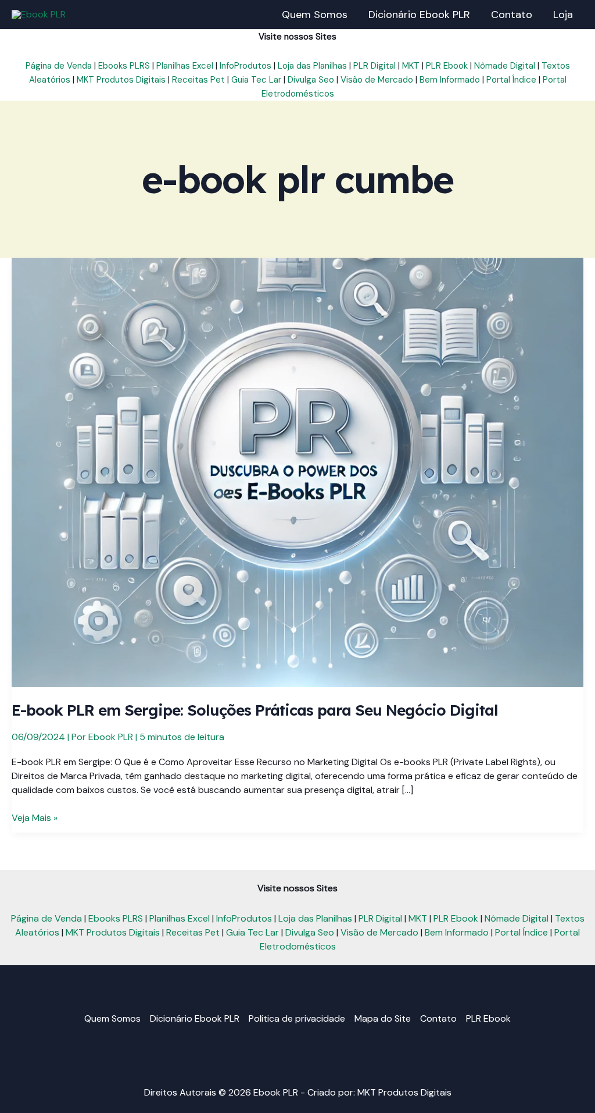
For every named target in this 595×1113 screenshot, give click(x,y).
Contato (438, 1018)
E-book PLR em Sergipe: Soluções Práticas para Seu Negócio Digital (255, 710)
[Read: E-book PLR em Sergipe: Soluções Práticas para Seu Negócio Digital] (297, 471)
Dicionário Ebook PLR (194, 1018)
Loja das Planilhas (312, 66)
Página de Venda (59, 66)
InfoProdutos (245, 66)
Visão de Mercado (376, 80)
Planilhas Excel (184, 66)
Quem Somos (112, 1018)
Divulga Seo (311, 80)
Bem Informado (450, 80)
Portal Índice (511, 80)
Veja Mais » (35, 818)
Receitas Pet (198, 80)
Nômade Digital (504, 66)
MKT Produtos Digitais (121, 80)
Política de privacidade (297, 1018)
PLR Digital (374, 66)
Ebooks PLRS (124, 66)
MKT (411, 66)
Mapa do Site (382, 1018)
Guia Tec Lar (256, 80)
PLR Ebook (447, 66)
